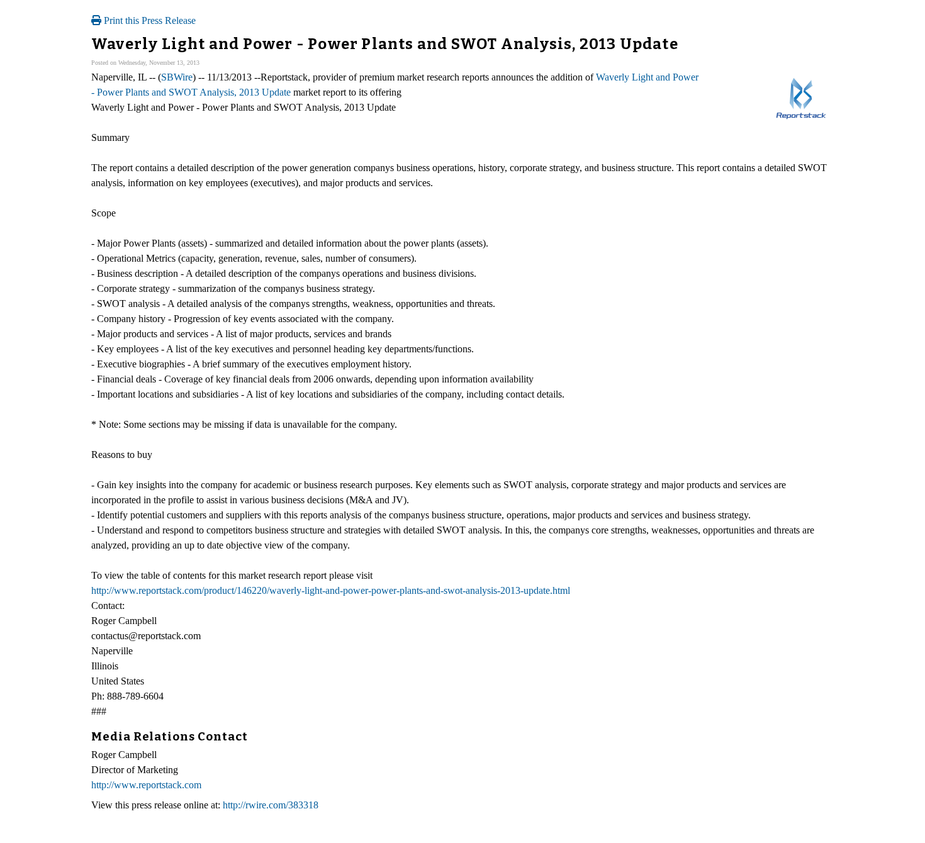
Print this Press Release (148, 20)
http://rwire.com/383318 (270, 805)
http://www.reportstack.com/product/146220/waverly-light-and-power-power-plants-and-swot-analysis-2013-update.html (330, 590)
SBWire (177, 77)
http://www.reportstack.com (146, 784)
